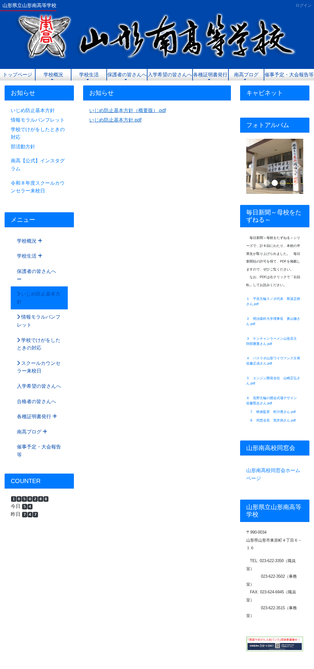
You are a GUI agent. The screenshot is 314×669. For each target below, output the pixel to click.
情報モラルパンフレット (38, 120)
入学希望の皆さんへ (170, 74)
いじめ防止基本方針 (33, 110)
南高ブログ (246, 74)
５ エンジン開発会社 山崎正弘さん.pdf (273, 380)
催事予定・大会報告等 (289, 74)
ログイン (304, 5)
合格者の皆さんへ (36, 401)
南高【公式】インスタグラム (38, 164)
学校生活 (89, 74)
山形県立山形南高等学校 (29, 5)
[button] (250, 166)
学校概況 (53, 74)
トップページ (17, 74)
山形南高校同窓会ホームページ (273, 474)
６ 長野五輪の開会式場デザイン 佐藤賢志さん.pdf (273, 400)
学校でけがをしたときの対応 (38, 133)
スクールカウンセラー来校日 (38, 367)
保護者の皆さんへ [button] (127, 74)
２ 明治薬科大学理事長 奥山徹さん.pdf (273, 321)
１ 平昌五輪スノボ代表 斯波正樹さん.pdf (273, 301)
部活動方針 (23, 146)
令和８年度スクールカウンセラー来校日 (38, 187)
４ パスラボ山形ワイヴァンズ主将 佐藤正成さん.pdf (274, 360)
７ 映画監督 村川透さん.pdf (273, 412)
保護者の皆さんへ (36, 271)
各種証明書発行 (210, 74)
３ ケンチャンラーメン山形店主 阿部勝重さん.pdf (273, 341)
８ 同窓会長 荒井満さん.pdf (273, 420)
